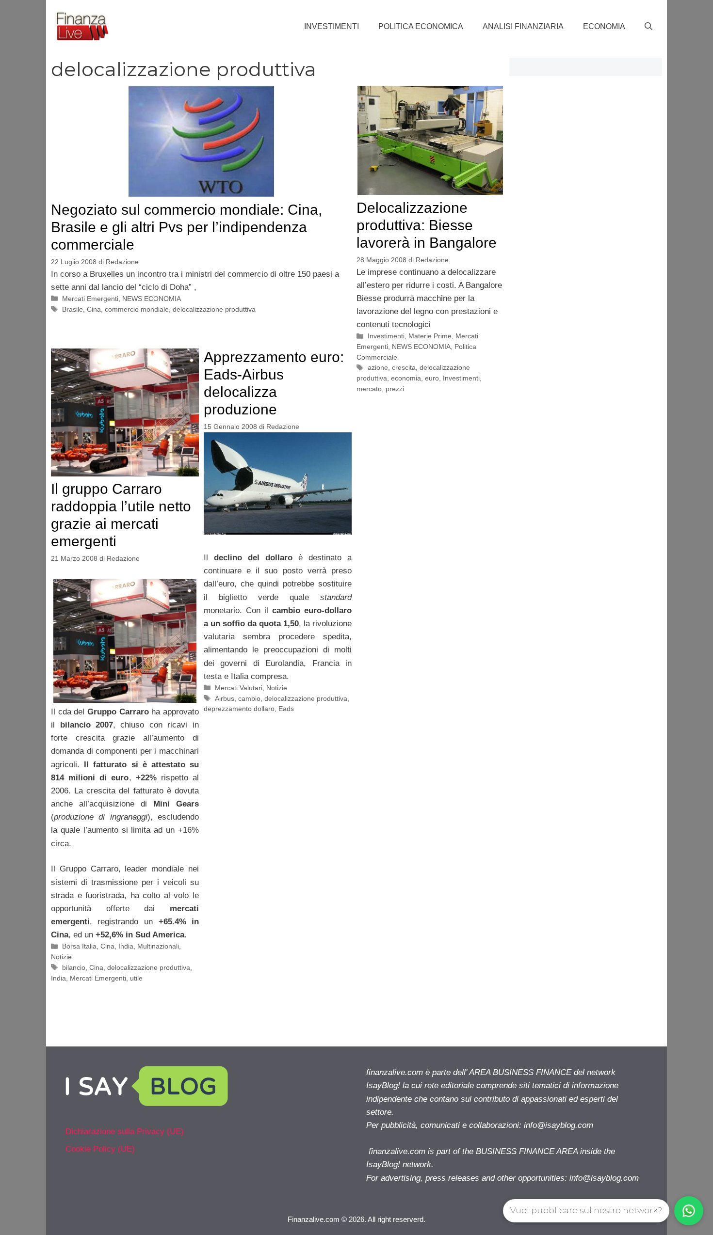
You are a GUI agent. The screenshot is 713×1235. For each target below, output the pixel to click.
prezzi (395, 389)
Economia (604, 26)
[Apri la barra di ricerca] (648, 27)
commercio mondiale (137, 309)
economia (406, 378)
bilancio (73, 967)
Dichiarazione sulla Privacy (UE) (124, 1131)
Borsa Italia (79, 946)
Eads (286, 708)
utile (136, 978)
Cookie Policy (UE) (100, 1149)
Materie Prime (430, 336)
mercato (369, 389)
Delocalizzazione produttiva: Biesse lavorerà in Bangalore (426, 225)
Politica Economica (420, 26)
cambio (249, 698)
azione (378, 367)
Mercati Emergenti (90, 298)
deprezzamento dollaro (239, 708)
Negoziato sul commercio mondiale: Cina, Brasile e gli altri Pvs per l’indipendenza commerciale (186, 227)
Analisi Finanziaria (523, 26)
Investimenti (331, 26)
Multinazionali (158, 946)
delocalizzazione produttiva (214, 309)
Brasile (72, 309)
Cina (94, 309)
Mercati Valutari (238, 688)
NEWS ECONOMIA (151, 298)
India (125, 946)
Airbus (224, 698)
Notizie (61, 957)
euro (432, 378)
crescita (404, 367)
